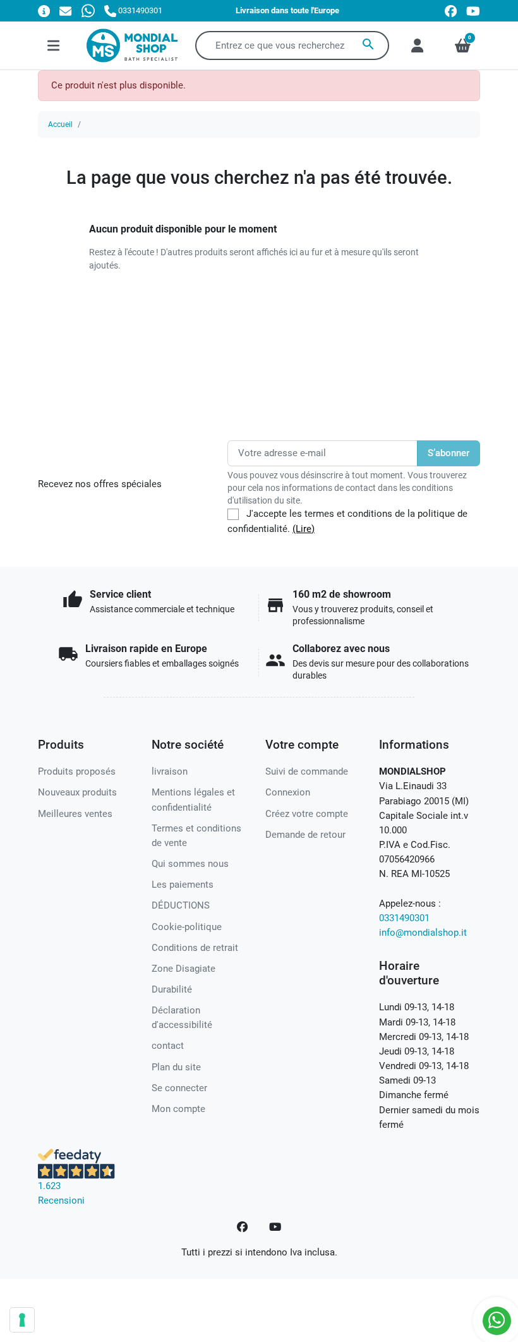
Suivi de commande (306, 771)
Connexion (287, 792)
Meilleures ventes (75, 813)
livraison (170, 771)
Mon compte (178, 1109)
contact (168, 1045)
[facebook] (451, 11)
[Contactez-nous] (65, 10)
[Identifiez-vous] (417, 45)
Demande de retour (305, 834)
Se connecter (179, 1088)
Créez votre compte (306, 813)
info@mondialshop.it (423, 932)
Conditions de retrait (195, 947)
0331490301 (404, 918)
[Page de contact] (44, 10)
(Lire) (303, 529)
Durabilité (172, 989)
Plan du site (176, 1067)
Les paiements (183, 884)
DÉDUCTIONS (181, 905)
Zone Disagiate (183, 968)
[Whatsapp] (88, 10)
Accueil (60, 124)
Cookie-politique (187, 927)
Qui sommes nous (190, 863)
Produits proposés (77, 771)
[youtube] (473, 11)
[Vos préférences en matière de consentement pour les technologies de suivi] (22, 1320)
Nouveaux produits (77, 792)
